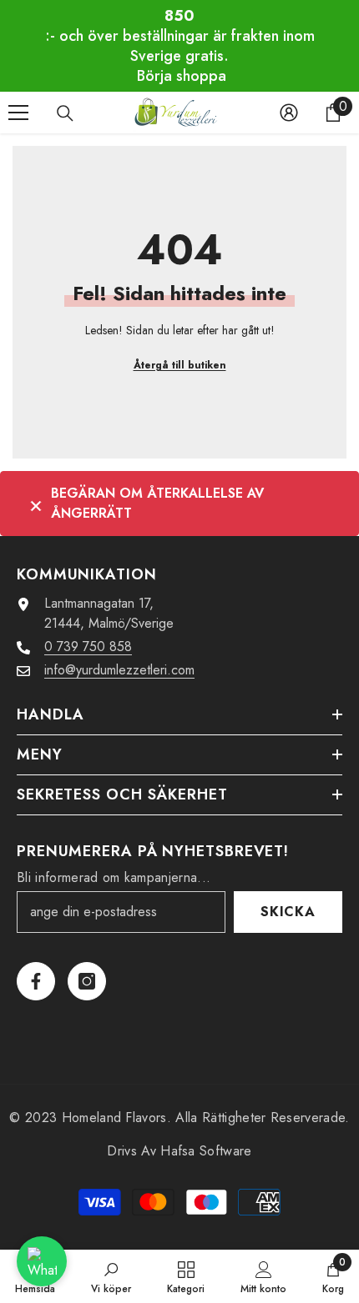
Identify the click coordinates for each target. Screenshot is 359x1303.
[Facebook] (36, 981)
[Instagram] (87, 981)
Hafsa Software (205, 1150)
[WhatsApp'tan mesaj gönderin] (42, 1261)
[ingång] (289, 112)
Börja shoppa (181, 76)
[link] (111, 1276)
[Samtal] (65, 113)
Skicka (288, 911)
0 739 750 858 (88, 646)
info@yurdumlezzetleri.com (119, 669)
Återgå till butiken (180, 365)
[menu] (18, 113)
